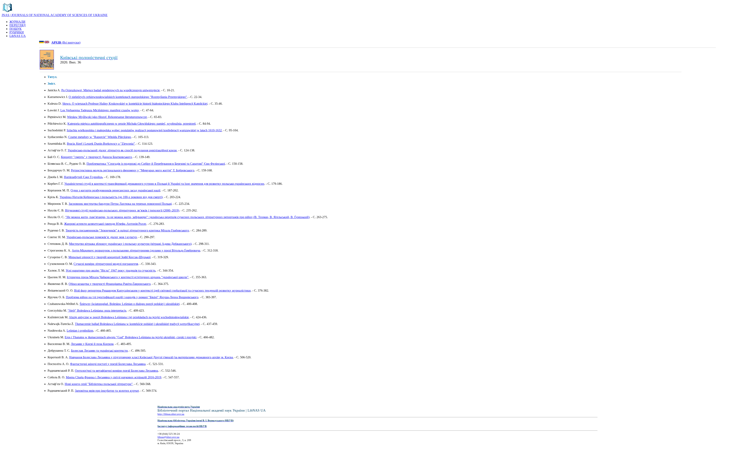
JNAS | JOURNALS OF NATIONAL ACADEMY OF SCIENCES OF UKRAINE (55, 15)
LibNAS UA (17, 36)
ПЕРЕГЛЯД (17, 25)
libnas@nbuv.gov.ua (168, 437)
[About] (7, 12)
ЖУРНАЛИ (17, 21)
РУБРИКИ (16, 32)
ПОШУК (15, 28)
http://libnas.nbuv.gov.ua (170, 414)
